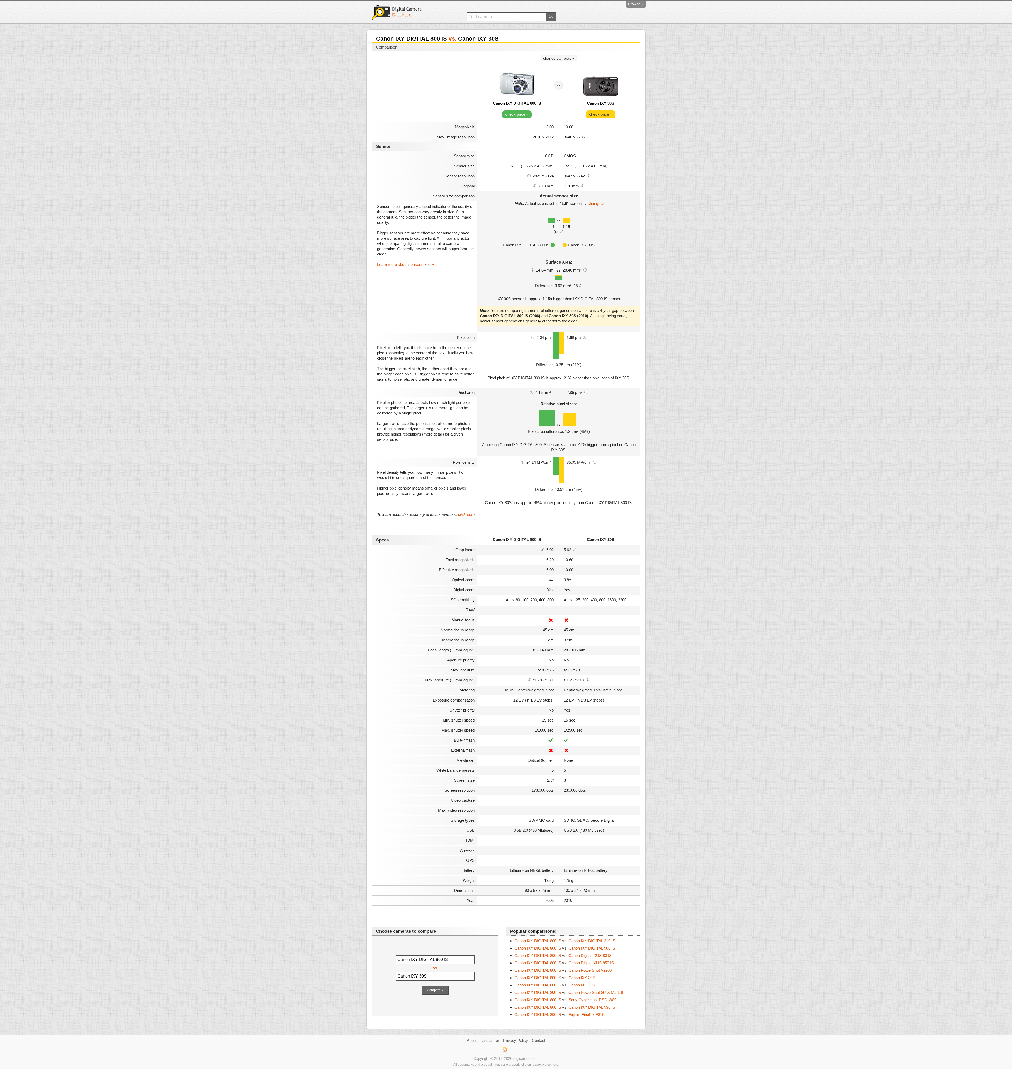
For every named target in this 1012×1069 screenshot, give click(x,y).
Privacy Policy (515, 1040)
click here (466, 514)
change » (596, 203)
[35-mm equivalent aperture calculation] (529, 679)
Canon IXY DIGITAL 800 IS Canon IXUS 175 (555, 985)
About (472, 1040)
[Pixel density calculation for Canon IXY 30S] (594, 462)
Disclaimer (490, 1040)
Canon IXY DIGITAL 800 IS (517, 103)
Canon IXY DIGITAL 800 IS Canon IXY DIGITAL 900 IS (564, 948)
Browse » (636, 4)
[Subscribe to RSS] (504, 1049)
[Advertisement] (424, 87)
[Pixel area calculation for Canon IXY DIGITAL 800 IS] (531, 392)
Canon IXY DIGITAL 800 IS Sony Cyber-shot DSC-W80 (565, 1000)
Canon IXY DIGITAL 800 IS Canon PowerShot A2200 (563, 970)
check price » (516, 114)
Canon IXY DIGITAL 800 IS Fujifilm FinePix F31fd (559, 1014)
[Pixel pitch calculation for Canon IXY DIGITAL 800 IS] (533, 337)
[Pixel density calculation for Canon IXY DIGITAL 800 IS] (522, 462)
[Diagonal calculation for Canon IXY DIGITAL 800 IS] (534, 185)
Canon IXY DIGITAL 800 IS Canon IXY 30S (554, 977)
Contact (538, 1040)
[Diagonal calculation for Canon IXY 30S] (582, 185)
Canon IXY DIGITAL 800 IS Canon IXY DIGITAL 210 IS (564, 941)
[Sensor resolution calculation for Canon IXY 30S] (588, 175)
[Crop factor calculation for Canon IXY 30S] (574, 549)
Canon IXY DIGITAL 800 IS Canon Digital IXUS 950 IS (564, 963)
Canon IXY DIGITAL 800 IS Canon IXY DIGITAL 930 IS (564, 1007)
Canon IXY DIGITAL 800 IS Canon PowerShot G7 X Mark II (568, 992)
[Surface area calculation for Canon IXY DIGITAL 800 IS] (532, 270)
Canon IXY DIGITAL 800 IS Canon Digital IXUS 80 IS (563, 955)
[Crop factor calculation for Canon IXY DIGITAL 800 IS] (542, 549)
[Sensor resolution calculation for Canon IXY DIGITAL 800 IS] (529, 175)
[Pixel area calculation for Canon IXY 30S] (585, 392)
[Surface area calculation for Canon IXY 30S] (585, 270)
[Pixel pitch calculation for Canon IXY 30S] (584, 337)
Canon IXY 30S (600, 103)
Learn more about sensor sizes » (405, 264)
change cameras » (558, 58)
